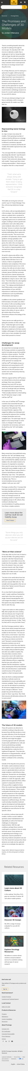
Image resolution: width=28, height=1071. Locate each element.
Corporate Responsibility (8, 1034)
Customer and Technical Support (10, 999)
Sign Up (5, 989)
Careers (4, 1039)
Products (4, 1014)
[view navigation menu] (2, 2)
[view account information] (21, 2)
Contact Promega (6, 996)
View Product (10, 520)
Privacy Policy (17, 1056)
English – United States (18, 1064)
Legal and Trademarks (7, 1056)
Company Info (5, 1029)
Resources (5, 1021)
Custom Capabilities (7, 1019)
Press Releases (6, 1036)
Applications (5, 1016)
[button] (24, 7)
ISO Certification (6, 1031)
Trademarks (13, 1058)
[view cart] (25, 2)
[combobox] (11, 7)
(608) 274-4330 (6, 1007)
